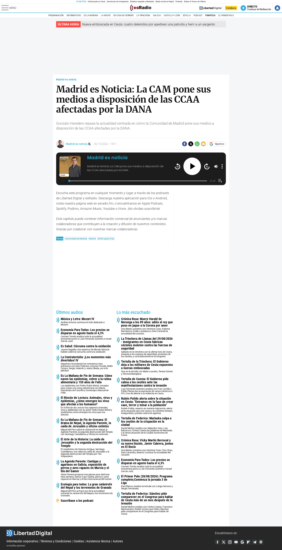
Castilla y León (172, 15)
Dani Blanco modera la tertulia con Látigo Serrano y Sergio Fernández (147, 482)
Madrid (92, 238)
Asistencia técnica (98, 541)
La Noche (106, 15)
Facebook (217, 542)
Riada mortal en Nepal (165, 1)
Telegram (254, 542)
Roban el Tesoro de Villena (195, 1)
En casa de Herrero (123, 15)
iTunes (260, 542)
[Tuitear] (190, 143)
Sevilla (187, 15)
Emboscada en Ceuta (96, 1)
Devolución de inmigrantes (118, 1)
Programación (56, 15)
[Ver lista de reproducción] (220, 180)
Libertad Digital (111, 533)
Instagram (229, 542)
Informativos (74, 15)
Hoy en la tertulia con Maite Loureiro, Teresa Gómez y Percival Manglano (147, 367)
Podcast (198, 15)
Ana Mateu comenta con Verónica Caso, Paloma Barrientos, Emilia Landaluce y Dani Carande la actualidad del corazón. (147, 326)
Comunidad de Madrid (76, 238)
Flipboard (248, 542)
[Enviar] (197, 143)
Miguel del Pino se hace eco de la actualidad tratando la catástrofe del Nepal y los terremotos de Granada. (87, 490)
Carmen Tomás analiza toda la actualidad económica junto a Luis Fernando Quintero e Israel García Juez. (86, 335)
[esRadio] (140, 8)
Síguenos (219, 144)
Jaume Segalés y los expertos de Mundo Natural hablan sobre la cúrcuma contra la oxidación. (86, 348)
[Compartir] (184, 143)
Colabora (231, 8)
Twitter (223, 542)
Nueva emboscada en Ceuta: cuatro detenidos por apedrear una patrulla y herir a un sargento (148, 24)
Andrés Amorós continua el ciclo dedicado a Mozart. (83, 321)
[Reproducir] (192, 166)
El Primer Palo (226, 15)
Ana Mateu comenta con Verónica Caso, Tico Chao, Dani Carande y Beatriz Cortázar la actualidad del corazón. (147, 447)
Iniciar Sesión (277, 8)
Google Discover (242, 542)
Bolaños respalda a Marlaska (142, 1)
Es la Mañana (91, 15)
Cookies (79, 541)
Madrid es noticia (66, 79)
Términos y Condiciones (55, 541)
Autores (118, 541)
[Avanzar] (207, 166)
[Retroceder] (177, 166)
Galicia (157, 15)
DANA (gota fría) (105, 238)
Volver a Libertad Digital (210, 8)
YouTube (236, 542)
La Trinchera (143, 15)
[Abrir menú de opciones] (222, 166)
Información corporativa (22, 541)
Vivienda (178, 1)
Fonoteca (210, 15)
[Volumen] (216, 166)
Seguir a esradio (89, 143)
